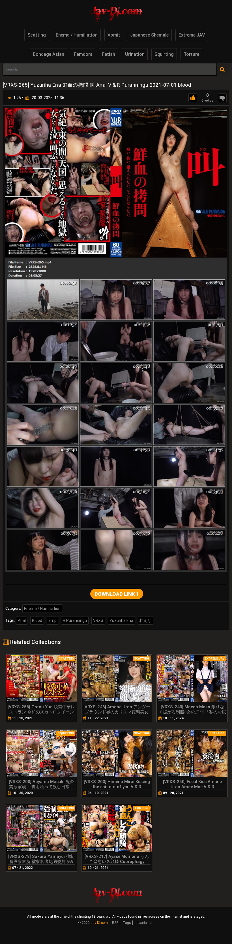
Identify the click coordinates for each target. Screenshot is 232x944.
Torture (191, 54)
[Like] (192, 97)
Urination (135, 54)
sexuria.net (144, 923)
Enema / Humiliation (77, 35)
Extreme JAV (192, 35)
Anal (22, 620)
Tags (127, 923)
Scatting (36, 35)
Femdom (83, 54)
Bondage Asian (48, 54)
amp (52, 620)
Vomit (114, 35)
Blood (37, 620)
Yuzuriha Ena (121, 620)
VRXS (98, 620)
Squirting (164, 54)
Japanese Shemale (149, 35)
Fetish (108, 54)
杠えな (145, 620)
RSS (115, 923)
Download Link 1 (116, 594)
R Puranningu (75, 620)
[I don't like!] (222, 97)
